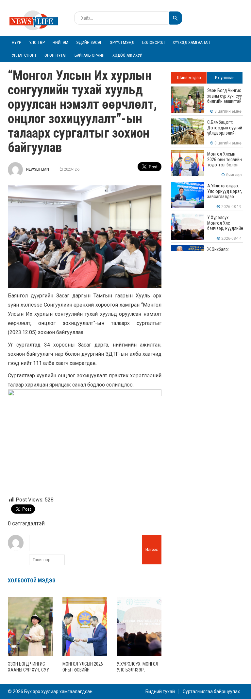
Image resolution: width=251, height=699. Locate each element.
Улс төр (37, 42)
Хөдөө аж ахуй (127, 55)
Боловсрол (153, 42)
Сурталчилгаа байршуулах (211, 691)
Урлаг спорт (24, 55)
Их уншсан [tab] (225, 77)
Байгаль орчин (90, 55)
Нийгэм (60, 42)
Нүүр (16, 42)
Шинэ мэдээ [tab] (189, 77)
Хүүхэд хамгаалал (191, 42)
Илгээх (151, 549)
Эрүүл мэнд (122, 42)
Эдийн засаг (89, 42)
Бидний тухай (160, 691)
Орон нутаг (55, 55)
